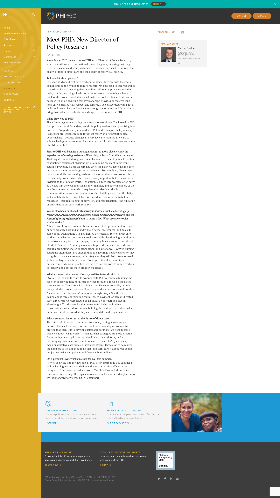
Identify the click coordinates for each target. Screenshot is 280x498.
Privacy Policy (51, 480)
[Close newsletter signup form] (275, 4)
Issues (7, 51)
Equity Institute (12, 83)
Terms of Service (67, 480)
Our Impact (10, 57)
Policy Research (12, 39)
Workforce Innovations (16, 34)
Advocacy (9, 45)
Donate (262, 16)
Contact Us (10, 100)
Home (7, 28)
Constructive (108, 480)
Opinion (67, 32)
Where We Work (12, 63)
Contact (241, 16)
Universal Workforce (15, 77)
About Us (8, 71)
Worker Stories (12, 94)
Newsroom (9, 88)
